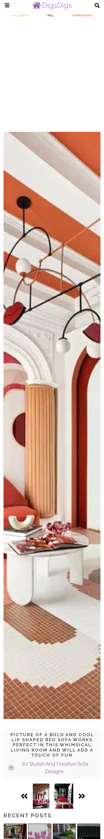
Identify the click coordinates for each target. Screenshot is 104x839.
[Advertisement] (52, 74)
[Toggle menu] (7, 6)
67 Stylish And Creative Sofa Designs (54, 767)
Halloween (21, 15)
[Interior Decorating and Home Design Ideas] (52, 8)
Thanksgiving (81, 15)
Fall (50, 15)
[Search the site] (97, 6)
